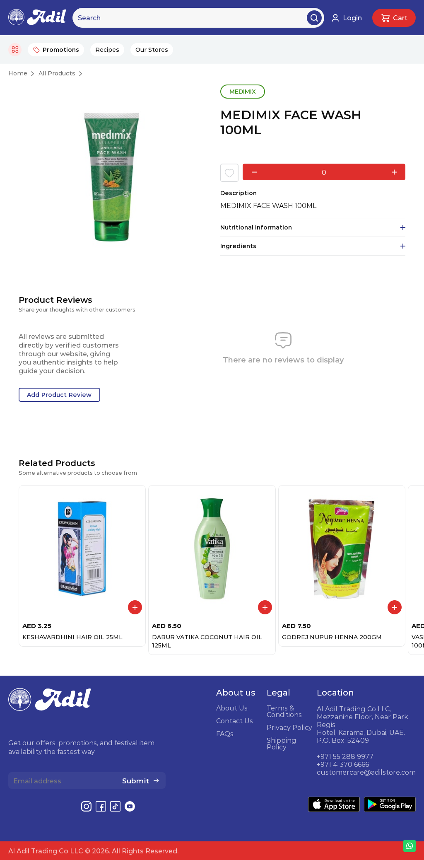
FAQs (225, 733)
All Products (57, 73)
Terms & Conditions (284, 711)
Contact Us (234, 720)
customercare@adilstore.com (366, 772)
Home (17, 73)
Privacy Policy (289, 727)
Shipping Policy (281, 743)
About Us (232, 708)
